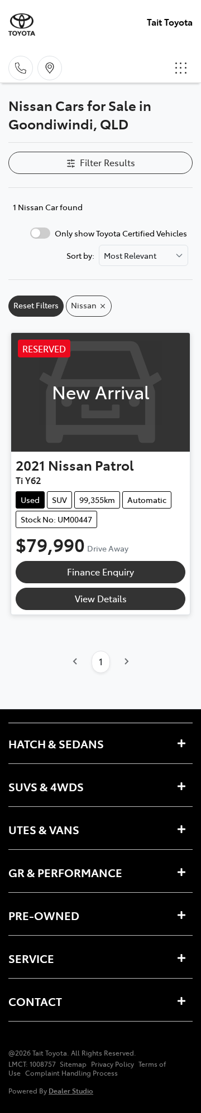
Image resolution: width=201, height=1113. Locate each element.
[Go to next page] (126, 662)
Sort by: (80, 255)
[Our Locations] (49, 68)
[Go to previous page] (75, 662)
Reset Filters (36, 305)
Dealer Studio (71, 1090)
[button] (181, 68)
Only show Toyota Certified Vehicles (121, 233)
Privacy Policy (112, 1063)
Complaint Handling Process (71, 1072)
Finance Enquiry (100, 571)
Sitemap (73, 1063)
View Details (101, 598)
